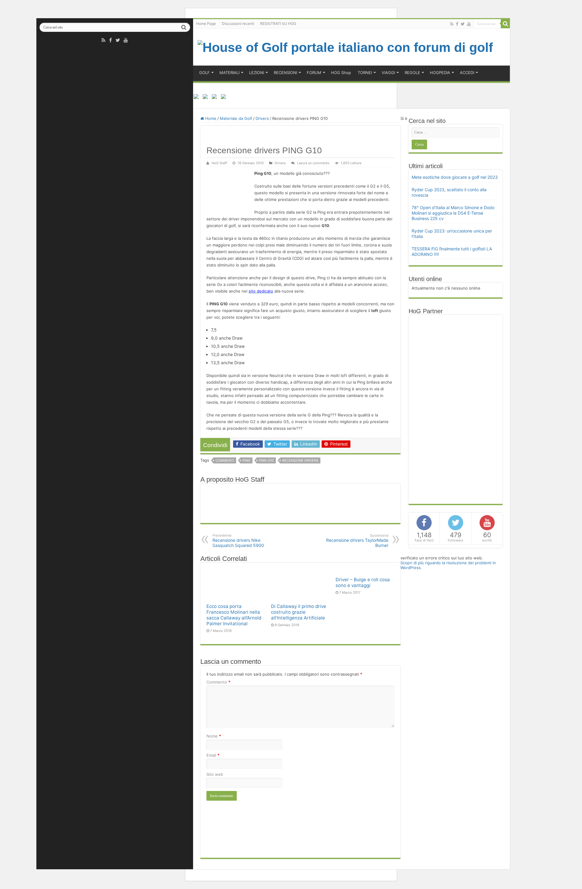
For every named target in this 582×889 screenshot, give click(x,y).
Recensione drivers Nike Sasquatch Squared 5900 (238, 540)
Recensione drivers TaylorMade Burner (357, 540)
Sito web (214, 774)
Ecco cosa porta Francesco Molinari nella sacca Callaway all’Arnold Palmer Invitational (233, 614)
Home (210, 118)
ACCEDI (467, 72)
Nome (213, 736)
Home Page (206, 23)
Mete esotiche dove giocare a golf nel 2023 (455, 177)
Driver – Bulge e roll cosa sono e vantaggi (363, 582)
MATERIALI (229, 72)
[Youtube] (125, 40)
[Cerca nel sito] (184, 27)
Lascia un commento (313, 163)
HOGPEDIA (440, 72)
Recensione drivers (300, 460)
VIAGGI (388, 72)
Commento (218, 682)
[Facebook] (110, 40)
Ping (246, 460)
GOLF (204, 72)
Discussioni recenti (238, 23)
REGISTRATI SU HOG (278, 23)
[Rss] (103, 40)
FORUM (314, 72)
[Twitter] (117, 40)
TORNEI (365, 72)
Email (212, 755)
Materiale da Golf (236, 118)
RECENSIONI (285, 72)
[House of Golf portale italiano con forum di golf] (345, 46)
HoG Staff (219, 163)
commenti (225, 460)
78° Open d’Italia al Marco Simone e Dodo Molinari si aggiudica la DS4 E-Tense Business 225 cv (453, 213)
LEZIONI (256, 72)
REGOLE (412, 72)
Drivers (262, 118)
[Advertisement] (457, 409)
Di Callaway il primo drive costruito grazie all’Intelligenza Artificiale (298, 612)
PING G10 (266, 460)
